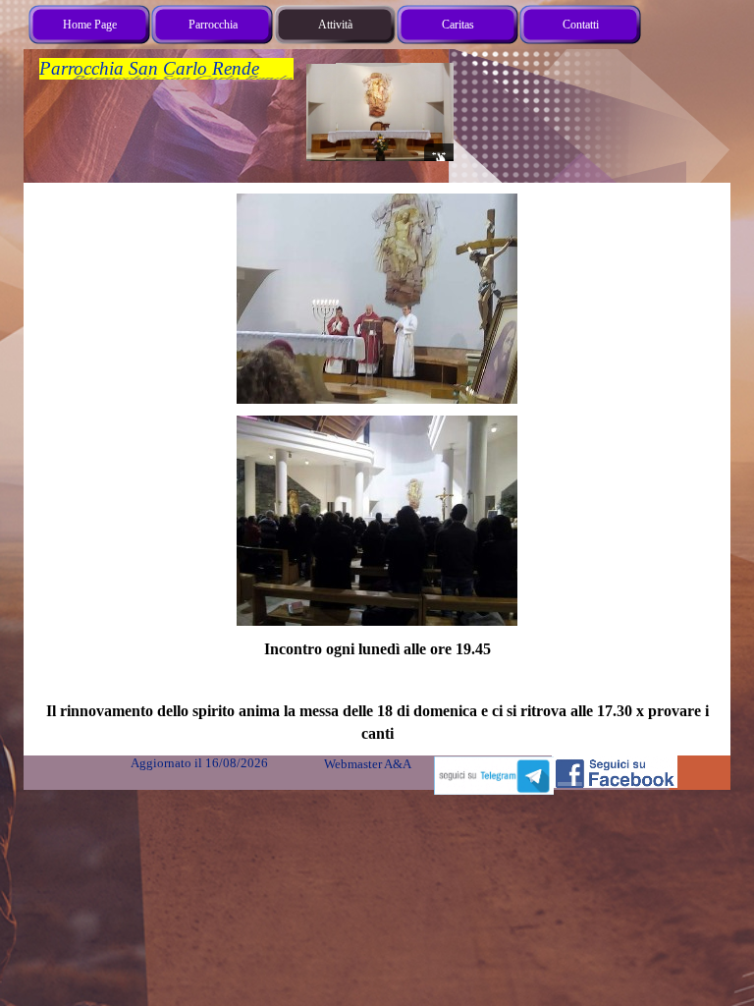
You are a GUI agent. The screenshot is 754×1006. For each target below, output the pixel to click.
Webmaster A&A (367, 763)
